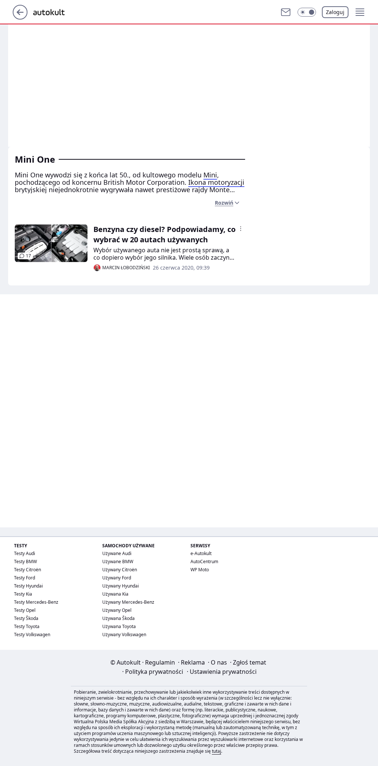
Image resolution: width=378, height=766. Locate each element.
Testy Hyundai (28, 586)
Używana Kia (115, 594)
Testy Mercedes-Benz (36, 602)
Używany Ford (116, 578)
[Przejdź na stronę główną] (20, 17)
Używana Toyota (119, 626)
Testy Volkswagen (32, 634)
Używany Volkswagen (124, 634)
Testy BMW (25, 561)
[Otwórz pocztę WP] (286, 12)
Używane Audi (116, 553)
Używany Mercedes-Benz (128, 602)
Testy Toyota (26, 626)
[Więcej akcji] (240, 228)
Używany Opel (116, 610)
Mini (210, 174)
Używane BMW (117, 561)
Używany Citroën (119, 569)
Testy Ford (24, 578)
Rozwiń (224, 202)
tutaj (216, 751)
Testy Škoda (26, 618)
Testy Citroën (27, 569)
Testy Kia (23, 594)
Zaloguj (335, 11)
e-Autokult (201, 553)
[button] (307, 12)
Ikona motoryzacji (216, 182)
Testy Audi (24, 553)
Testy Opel (24, 610)
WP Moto (199, 569)
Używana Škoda (118, 618)
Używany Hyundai (120, 586)
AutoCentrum (204, 561)
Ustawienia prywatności (222, 672)
